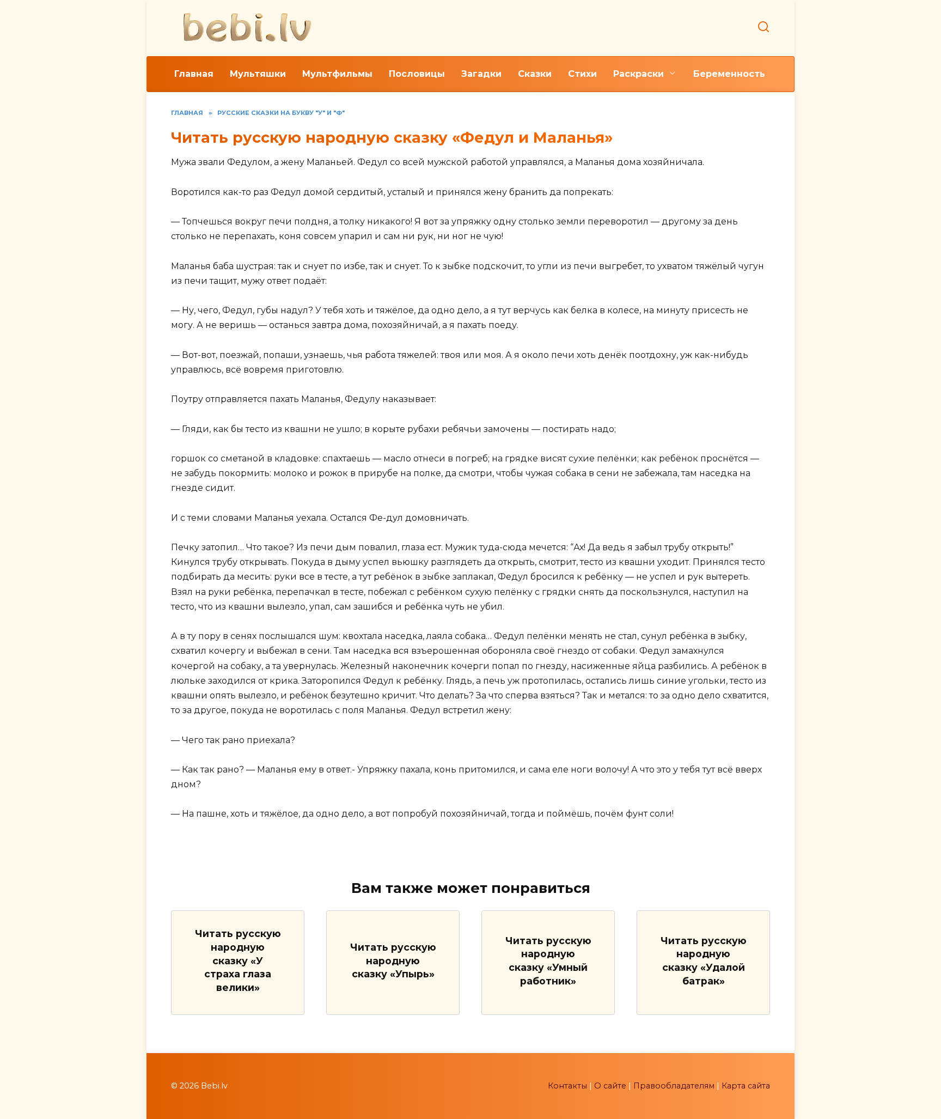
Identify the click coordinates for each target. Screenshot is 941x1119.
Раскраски (638, 74)
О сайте (610, 1086)
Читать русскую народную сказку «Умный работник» (548, 960)
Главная (193, 74)
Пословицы (417, 74)
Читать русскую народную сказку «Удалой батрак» (704, 960)
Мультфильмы (337, 74)
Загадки (481, 74)
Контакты (567, 1086)
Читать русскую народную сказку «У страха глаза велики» (238, 960)
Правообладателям (673, 1086)
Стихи (582, 74)
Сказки (535, 74)
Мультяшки (258, 74)
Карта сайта (746, 1086)
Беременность (729, 74)
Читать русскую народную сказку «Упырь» (393, 960)
